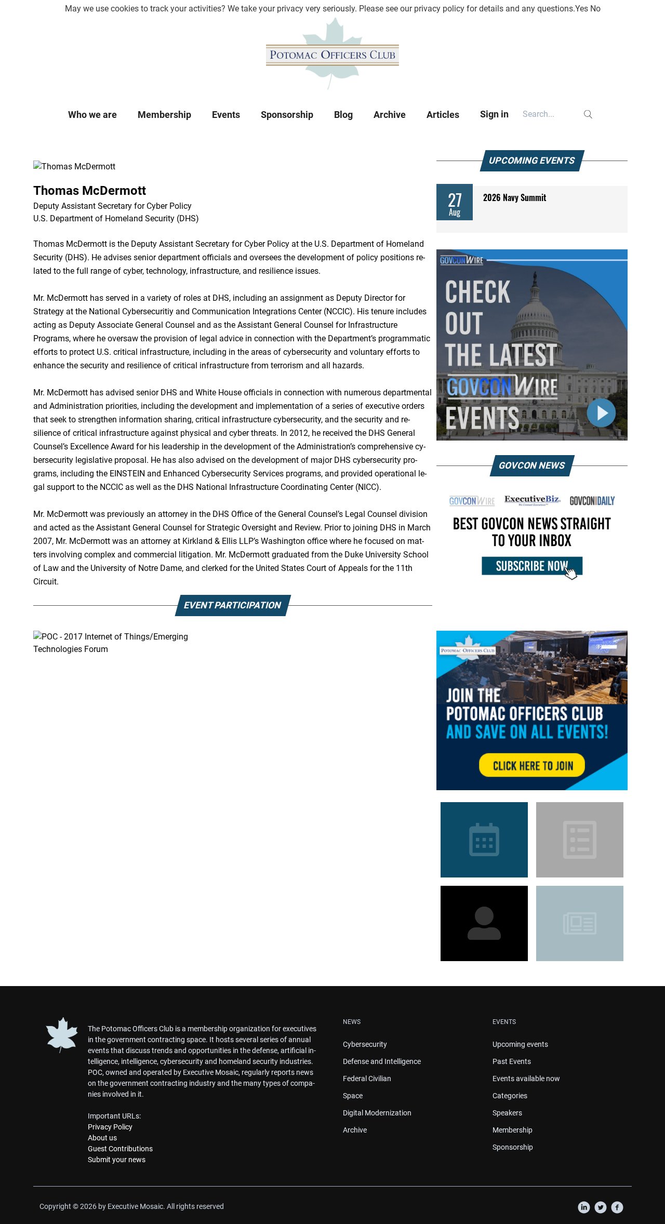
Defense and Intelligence (382, 1061)
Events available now (526, 1078)
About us (102, 1138)
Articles (443, 114)
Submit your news (116, 1159)
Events (226, 114)
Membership (164, 114)
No (595, 9)
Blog (343, 114)
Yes (581, 9)
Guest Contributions (120, 1149)
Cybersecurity (365, 1044)
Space (353, 1096)
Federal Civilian (367, 1078)
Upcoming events (520, 1044)
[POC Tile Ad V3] (532, 710)
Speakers (507, 1113)
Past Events (512, 1061)
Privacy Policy (110, 1127)
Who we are (92, 114)
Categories (510, 1096)
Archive (390, 114)
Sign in (494, 114)
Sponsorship (287, 114)
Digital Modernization (377, 1113)
